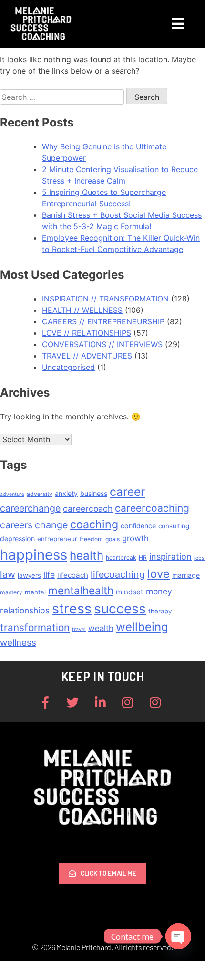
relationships (25, 610)
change (51, 525)
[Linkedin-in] (100, 702)
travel (79, 629)
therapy (160, 611)
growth (135, 538)
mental (35, 592)
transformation (35, 627)
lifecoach (72, 575)
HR (143, 557)
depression (17, 538)
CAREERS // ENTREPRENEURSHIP (103, 321)
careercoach (88, 509)
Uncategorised (68, 367)
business (93, 493)
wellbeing (142, 627)
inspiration (170, 556)
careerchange (30, 508)
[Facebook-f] (45, 702)
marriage (186, 575)
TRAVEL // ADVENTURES (87, 355)
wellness (18, 642)
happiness (33, 554)
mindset (130, 591)
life (49, 575)
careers (16, 525)
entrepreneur (57, 539)
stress (72, 608)
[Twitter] (73, 702)
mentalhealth (80, 590)
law (7, 574)
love (158, 574)
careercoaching (152, 508)
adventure (12, 494)
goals (112, 539)
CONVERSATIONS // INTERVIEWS (102, 344)
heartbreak (121, 557)
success (120, 609)
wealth (100, 628)
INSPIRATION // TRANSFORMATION (105, 298)
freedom (91, 539)
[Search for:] (63, 97)
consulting (173, 526)
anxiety (66, 493)
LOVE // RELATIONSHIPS (86, 333)
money (159, 591)
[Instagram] (128, 702)
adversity (39, 493)
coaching (94, 524)
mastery (11, 592)
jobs (199, 558)
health (86, 556)
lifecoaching (118, 574)
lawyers (29, 575)
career (127, 492)
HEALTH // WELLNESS (82, 310)
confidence (138, 526)
